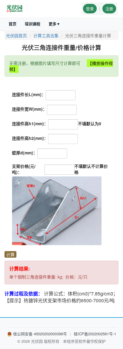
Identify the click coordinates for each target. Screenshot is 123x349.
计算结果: (19, 268)
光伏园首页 (16, 35)
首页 (12, 23)
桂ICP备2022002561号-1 (95, 334)
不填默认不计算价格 (91, 169)
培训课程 (32, 23)
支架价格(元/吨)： (24, 169)
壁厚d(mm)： (24, 153)
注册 (109, 8)
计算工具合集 (46, 35)
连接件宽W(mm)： (29, 109)
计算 (10, 254)
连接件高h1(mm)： (30, 123)
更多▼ (54, 23)
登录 (90, 8)
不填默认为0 (89, 123)
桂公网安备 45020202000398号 (40, 334)
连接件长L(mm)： (29, 94)
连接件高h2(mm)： (30, 138)
